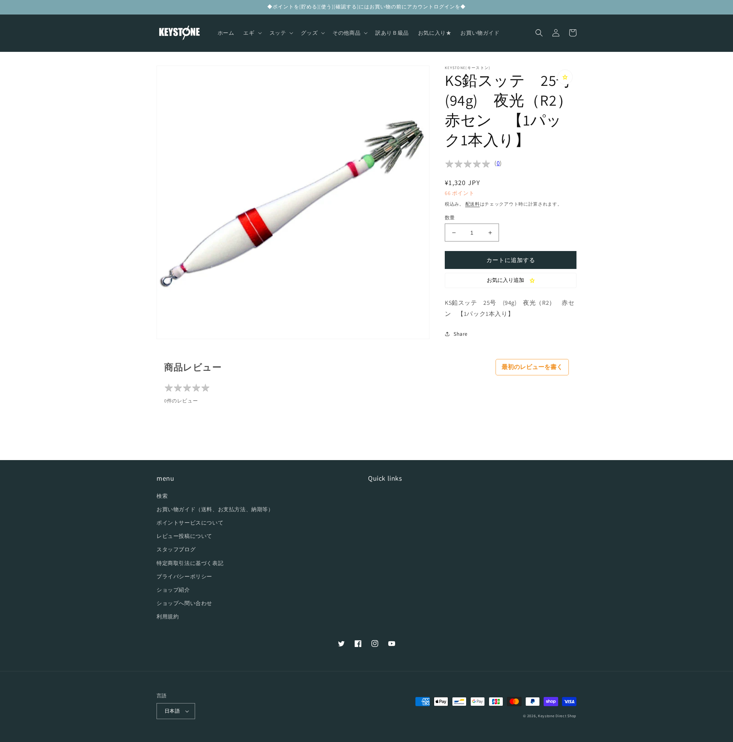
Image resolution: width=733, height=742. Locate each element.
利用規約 (168, 616)
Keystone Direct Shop (557, 715)
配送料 (472, 204)
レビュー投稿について (184, 536)
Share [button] (461, 333)
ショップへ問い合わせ (184, 603)
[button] (252, 33)
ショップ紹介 (173, 589)
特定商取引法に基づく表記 (190, 563)
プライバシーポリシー (184, 576)
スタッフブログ (176, 549)
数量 (450, 217)
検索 (162, 496)
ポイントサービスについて (190, 522)
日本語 (172, 711)
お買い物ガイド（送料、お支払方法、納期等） (215, 509)
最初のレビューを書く (532, 367)
